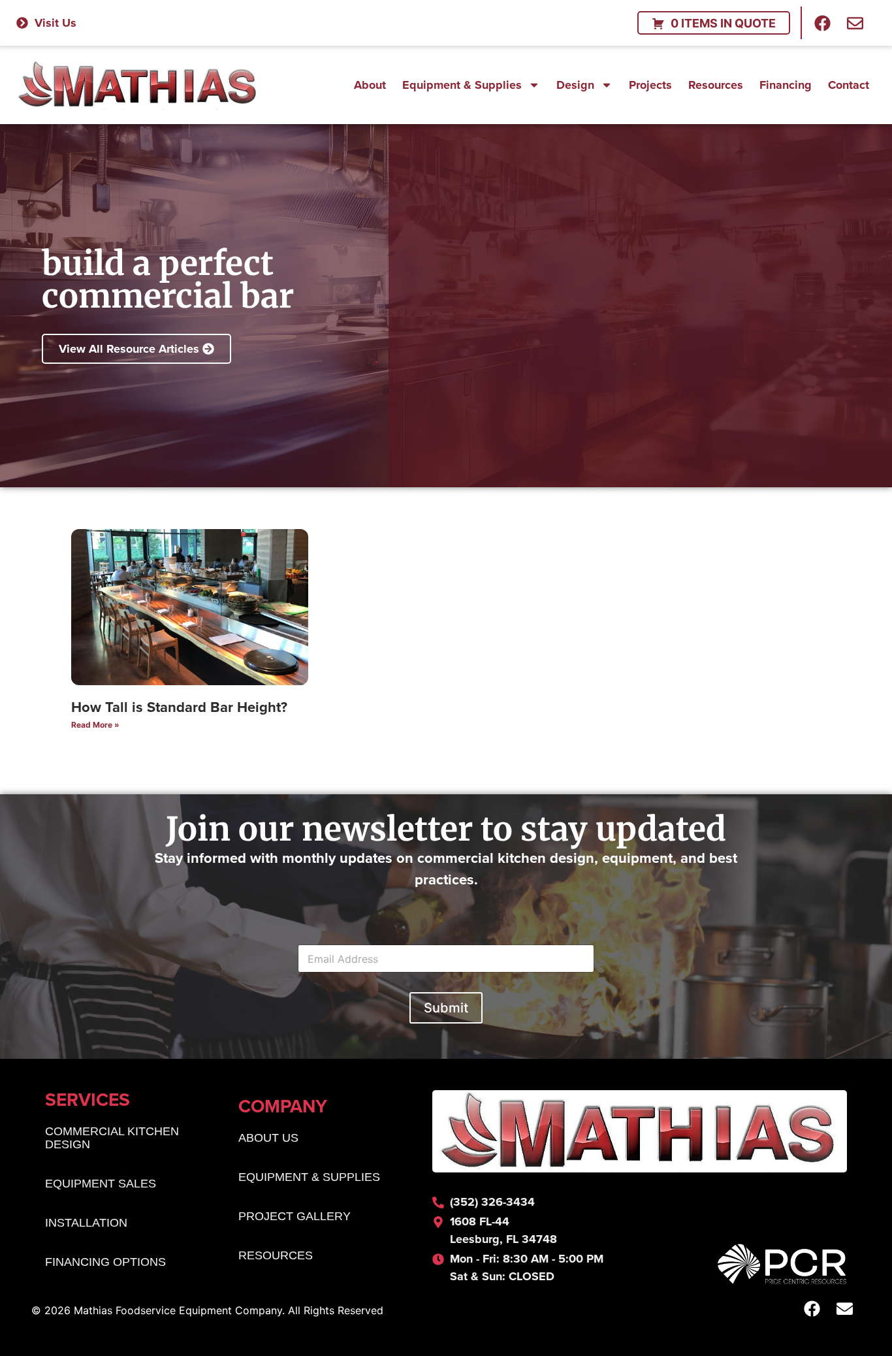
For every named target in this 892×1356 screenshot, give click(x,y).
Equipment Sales (100, 1183)
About (370, 84)
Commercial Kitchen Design (112, 1138)
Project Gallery (294, 1216)
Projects (650, 84)
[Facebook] (822, 23)
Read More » (95, 725)
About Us (268, 1137)
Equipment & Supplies (462, 84)
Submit (446, 1008)
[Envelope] (855, 23)
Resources (715, 84)
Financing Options (105, 1261)
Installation (86, 1222)
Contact (848, 84)
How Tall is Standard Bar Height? (179, 706)
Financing (785, 84)
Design (575, 84)
